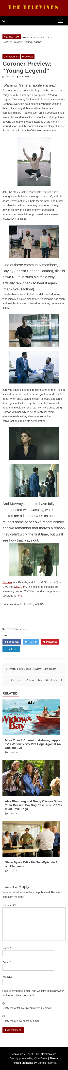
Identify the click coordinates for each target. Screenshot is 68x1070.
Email (6, 962)
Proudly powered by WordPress (29, 1058)
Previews (27, 56)
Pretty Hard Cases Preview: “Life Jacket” (33, 668)
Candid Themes (46, 1062)
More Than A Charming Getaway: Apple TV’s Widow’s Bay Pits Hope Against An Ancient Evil (33, 744)
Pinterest (51, 641)
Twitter (32, 641)
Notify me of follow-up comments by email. (27, 1008)
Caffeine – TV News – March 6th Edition (35, 680)
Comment (9, 905)
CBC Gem (20, 586)
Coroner (26, 629)
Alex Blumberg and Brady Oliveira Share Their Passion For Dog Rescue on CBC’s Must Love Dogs (33, 805)
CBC (9, 629)
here (19, 595)
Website (7, 976)
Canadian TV (11, 56)
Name (6, 948)
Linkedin (12, 649)
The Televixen (34, 7)
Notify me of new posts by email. (21, 1021)
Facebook (12, 641)
